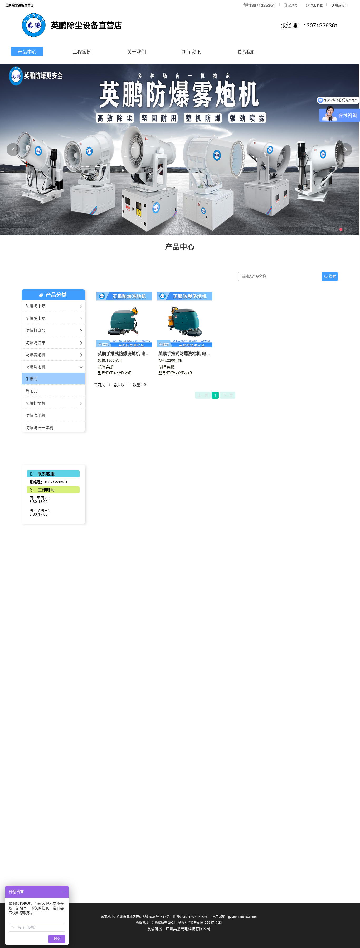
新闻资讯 (191, 51)
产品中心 (27, 51)
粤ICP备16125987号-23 (205, 922)
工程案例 (81, 51)
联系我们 (246, 51)
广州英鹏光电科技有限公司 (188, 928)
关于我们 (136, 51)
